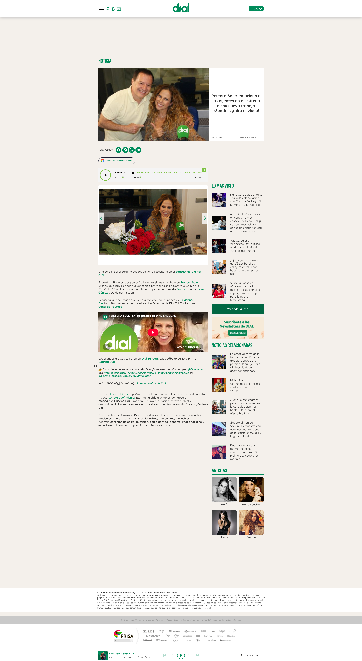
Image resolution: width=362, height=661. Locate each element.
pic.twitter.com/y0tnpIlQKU (133, 376)
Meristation (224, 640)
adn (221, 631)
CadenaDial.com (121, 394)
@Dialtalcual (195, 369)
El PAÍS (148, 631)
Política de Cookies (209, 620)
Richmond (147, 640)
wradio (176, 636)
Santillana (175, 631)
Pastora (182, 289)
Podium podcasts (174, 640)
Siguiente (197, 655)
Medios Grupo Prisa (123, 640)
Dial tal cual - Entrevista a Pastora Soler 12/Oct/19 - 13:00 (169, 172)
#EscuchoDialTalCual (176, 372)
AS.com (212, 631)
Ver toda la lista (237, 309)
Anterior (164, 655)
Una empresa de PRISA (123, 634)
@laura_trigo (155, 372)
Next (204, 218)
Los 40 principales (162, 631)
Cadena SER (202, 631)
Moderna (160, 640)
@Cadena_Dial (107, 376)
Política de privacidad (189, 620)
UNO (168, 636)
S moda (198, 640)
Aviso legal (160, 620)
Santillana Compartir (190, 631)
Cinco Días (187, 636)
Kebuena (229, 636)
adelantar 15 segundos (189, 655)
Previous (101, 218)
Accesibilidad (172, 620)
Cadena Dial (106, 362)
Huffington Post (152, 636)
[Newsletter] (119, 9)
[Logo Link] (181, 7)
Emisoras (150, 620)
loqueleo (211, 640)
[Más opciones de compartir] (204, 170)
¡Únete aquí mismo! (122, 397)
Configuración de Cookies (230, 620)
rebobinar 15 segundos (173, 655)
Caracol (231, 631)
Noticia (104, 61)
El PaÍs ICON (187, 640)
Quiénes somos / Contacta (132, 620)
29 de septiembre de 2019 (150, 383)
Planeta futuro (218, 636)
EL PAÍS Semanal (208, 636)
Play (181, 655)
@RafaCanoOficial (115, 372)
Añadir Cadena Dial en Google (119, 161)
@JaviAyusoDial (136, 372)
